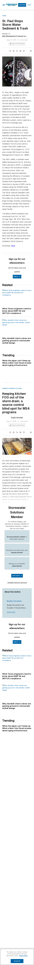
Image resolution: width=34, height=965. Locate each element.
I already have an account (17, 582)
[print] (31, 51)
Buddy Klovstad (17, 417)
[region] (17, 957)
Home (4, 15)
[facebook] (10, 51)
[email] (24, 51)
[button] (3, 4)
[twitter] (17, 51)
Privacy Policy (23, 955)
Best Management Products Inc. (14, 36)
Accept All (17, 961)
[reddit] (20, 51)
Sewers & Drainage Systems (12, 388)
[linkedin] (14, 51)
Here (13, 246)
